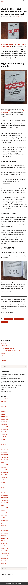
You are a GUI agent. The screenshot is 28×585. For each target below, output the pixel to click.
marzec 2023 (4, 485)
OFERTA (3, 343)
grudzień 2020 (4, 548)
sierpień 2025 (4, 429)
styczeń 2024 (4, 472)
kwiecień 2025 (4, 439)
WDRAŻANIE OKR (6, 345)
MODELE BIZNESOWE (8, 348)
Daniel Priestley (9, 318)
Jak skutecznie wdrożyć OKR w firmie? (10, 378)
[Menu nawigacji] (25, 1)
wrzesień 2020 (4, 555)
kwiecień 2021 (4, 543)
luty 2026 (3, 414)
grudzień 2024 (4, 449)
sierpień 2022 (4, 502)
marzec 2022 (4, 515)
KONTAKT (3, 360)
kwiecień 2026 (4, 409)
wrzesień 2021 (4, 530)
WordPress (19, 583)
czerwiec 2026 (4, 404)
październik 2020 (5, 553)
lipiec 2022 (3, 505)
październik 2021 (5, 528)
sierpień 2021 (4, 533)
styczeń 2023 (4, 490)
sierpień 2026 (4, 399)
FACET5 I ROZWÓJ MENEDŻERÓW (11, 350)
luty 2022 (3, 518)
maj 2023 (3, 480)
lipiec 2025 (3, 431)
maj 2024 (3, 467)
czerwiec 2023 (4, 477)
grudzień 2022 (4, 492)
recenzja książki (19, 318)
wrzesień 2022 (4, 500)
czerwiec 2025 (4, 434)
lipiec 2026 (3, 401)
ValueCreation (19, 16)
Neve (7, 583)
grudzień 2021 (4, 523)
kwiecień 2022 (4, 512)
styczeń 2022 (4, 520)
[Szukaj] (25, 366)
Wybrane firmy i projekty (8, 355)
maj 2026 (3, 406)
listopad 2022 (4, 495)
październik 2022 (5, 497)
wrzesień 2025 (4, 426)
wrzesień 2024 (4, 457)
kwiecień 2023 (4, 482)
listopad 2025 (4, 421)
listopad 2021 (4, 525)
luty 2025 (3, 444)
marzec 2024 (4, 469)
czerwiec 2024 (4, 464)
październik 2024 (5, 454)
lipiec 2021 (3, 535)
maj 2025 (3, 437)
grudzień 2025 (4, 419)
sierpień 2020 (4, 558)
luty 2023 (3, 487)
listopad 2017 (4, 563)
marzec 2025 (4, 442)
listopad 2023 (4, 474)
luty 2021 (3, 545)
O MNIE (3, 353)
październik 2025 (5, 424)
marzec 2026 (4, 411)
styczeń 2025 (4, 447)
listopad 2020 (4, 550)
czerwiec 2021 (4, 538)
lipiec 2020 (3, 561)
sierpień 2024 (4, 459)
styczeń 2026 (4, 416)
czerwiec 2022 (4, 507)
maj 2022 (3, 510)
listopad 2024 (4, 452)
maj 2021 (3, 540)
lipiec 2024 (3, 462)
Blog (2, 358)
